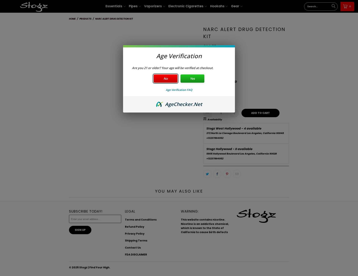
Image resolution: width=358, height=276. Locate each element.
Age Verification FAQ (179, 90)
